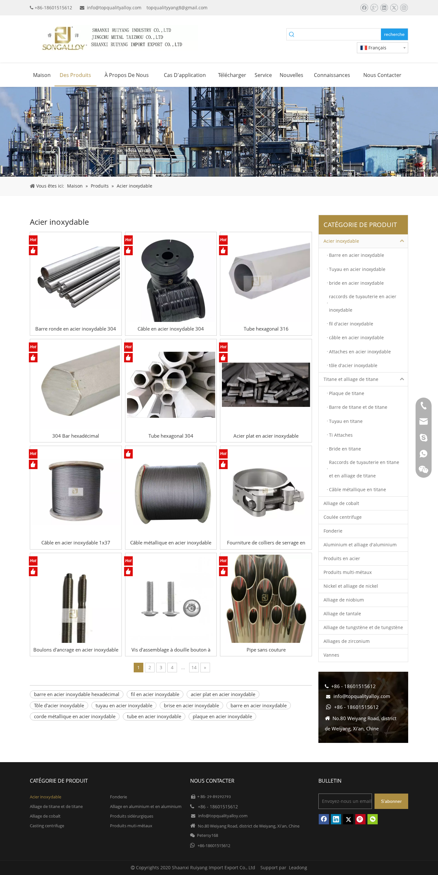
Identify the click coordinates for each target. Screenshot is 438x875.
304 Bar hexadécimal (75, 436)
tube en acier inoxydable (154, 716)
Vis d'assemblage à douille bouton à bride (170, 649)
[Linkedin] (384, 8)
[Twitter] (394, 8)
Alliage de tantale (342, 613)
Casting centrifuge (47, 826)
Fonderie (333, 531)
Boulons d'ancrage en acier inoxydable (75, 649)
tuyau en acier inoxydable (124, 705)
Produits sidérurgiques (131, 816)
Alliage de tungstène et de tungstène (363, 627)
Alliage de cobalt (341, 503)
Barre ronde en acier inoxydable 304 (75, 328)
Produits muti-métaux (131, 826)
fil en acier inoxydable (155, 694)
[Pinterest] (360, 819)
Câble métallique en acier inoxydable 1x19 (170, 542)
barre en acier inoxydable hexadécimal (76, 694)
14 (194, 667)
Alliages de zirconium (347, 641)
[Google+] (374, 8)
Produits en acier (342, 558)
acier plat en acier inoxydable (223, 694)
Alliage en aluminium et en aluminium (145, 806)
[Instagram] (404, 8)
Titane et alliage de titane (351, 379)
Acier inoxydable (341, 241)
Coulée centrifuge (343, 517)
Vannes (331, 655)
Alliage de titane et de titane (56, 806)
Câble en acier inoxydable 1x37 (75, 542)
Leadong (298, 867)
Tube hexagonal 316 (266, 328)
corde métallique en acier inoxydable (74, 716)
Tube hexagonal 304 (170, 436)
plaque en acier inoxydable (222, 716)
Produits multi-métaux (348, 572)
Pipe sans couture (266, 649)
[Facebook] (364, 8)
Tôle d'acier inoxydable (59, 705)
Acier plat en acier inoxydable (266, 436)
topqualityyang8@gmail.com (177, 7)
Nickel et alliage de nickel (351, 586)
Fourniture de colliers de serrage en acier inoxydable (266, 542)
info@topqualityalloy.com (114, 7)
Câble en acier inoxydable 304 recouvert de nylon (171, 328)
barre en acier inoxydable (259, 705)
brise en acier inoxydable (191, 705)
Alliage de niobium (344, 600)
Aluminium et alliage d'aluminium (360, 545)
